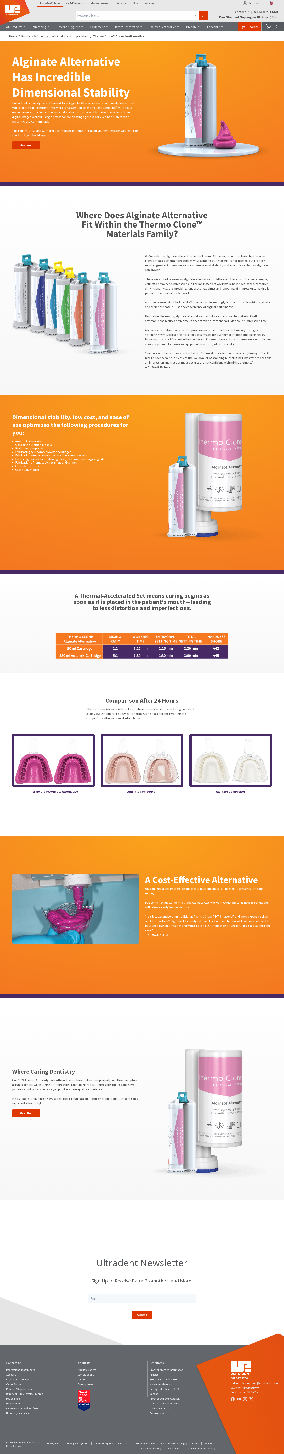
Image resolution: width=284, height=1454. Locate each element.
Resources (149, 2)
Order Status (13, 1384)
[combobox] (134, 15)
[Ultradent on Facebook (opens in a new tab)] (233, 1399)
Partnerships (157, 1413)
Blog (135, 2)
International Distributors (20, 1369)
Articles (154, 1374)
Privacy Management (77, 1443)
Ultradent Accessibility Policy (201, 1448)
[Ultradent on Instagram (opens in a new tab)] (245, 1399)
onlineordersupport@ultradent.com (254, 1383)
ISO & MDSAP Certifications (165, 1403)
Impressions (80, 36)
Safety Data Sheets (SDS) (164, 1389)
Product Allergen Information (166, 1369)
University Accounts (17, 1413)
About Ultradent (87, 1369)
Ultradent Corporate (100, 2)
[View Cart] (268, 26)
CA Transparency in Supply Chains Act (179, 1443)
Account (11, 1374)
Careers (82, 1379)
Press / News (85, 1384)
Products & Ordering (50, 2)
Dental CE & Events (75, 2)
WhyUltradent (86, 1374)
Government (13, 1403)
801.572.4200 (239, 1378)
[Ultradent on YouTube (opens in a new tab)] (239, 1399)
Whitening (39, 27)
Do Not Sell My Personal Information (112, 1443)
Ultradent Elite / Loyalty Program (25, 1394)
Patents (208, 1443)
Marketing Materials (161, 1384)
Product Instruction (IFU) (164, 1379)
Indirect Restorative (162, 27)
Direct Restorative (127, 27)
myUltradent (174, 1448)
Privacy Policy (54, 1443)
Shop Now (26, 145)
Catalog (154, 1394)
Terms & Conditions (145, 1443)
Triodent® (213, 27)
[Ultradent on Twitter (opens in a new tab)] (251, 1399)
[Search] (203, 15)
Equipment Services (17, 1379)
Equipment (97, 27)
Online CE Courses (160, 1408)
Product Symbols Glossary (165, 1398)
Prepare (191, 27)
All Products (14, 27)
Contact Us (121, 2)
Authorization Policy (151, 1448)
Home (13, 36)
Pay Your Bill (13, 1398)
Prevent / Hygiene (68, 27)
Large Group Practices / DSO (22, 1408)
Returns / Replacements (20, 1389)
